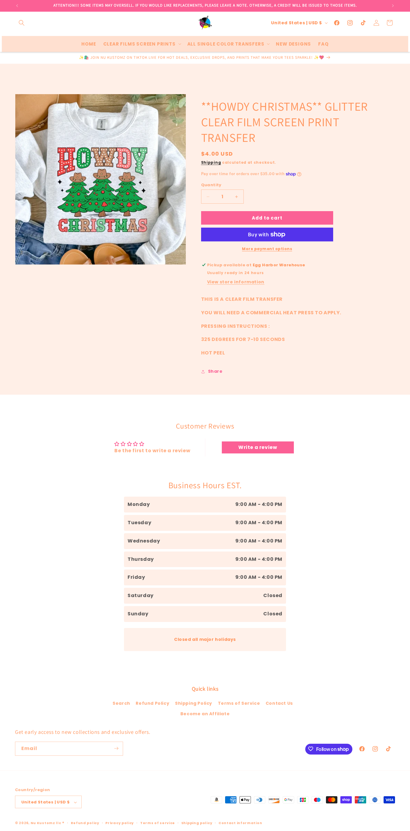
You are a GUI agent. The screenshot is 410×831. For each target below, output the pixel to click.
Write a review (257, 447)
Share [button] (215, 372)
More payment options (267, 248)
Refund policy (85, 823)
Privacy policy (119, 823)
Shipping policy (197, 823)
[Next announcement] (392, 5)
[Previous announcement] (17, 5)
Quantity (211, 185)
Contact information (240, 823)
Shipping (211, 162)
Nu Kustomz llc (46, 823)
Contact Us (279, 703)
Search (121, 703)
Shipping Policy (193, 703)
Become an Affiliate (205, 714)
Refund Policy (152, 703)
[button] (21, 22)
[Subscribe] (116, 748)
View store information (235, 282)
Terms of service (157, 823)
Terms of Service (239, 703)
